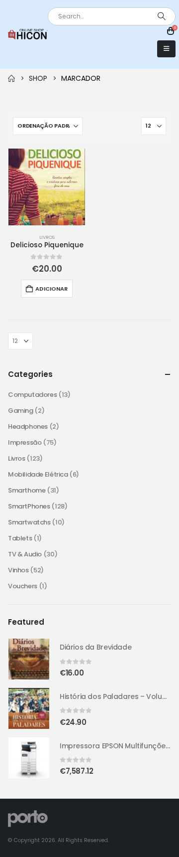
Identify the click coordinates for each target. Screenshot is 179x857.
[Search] (161, 16)
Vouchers (22, 586)
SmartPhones (29, 506)
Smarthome (27, 490)
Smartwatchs (29, 522)
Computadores (32, 394)
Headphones (28, 426)
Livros (47, 237)
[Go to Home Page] (11, 78)
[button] (166, 48)
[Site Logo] (28, 34)
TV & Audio (25, 554)
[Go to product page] (46, 187)
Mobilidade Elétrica (38, 474)
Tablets (20, 538)
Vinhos (18, 570)
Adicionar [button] (51, 289)
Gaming (20, 410)
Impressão (25, 442)
